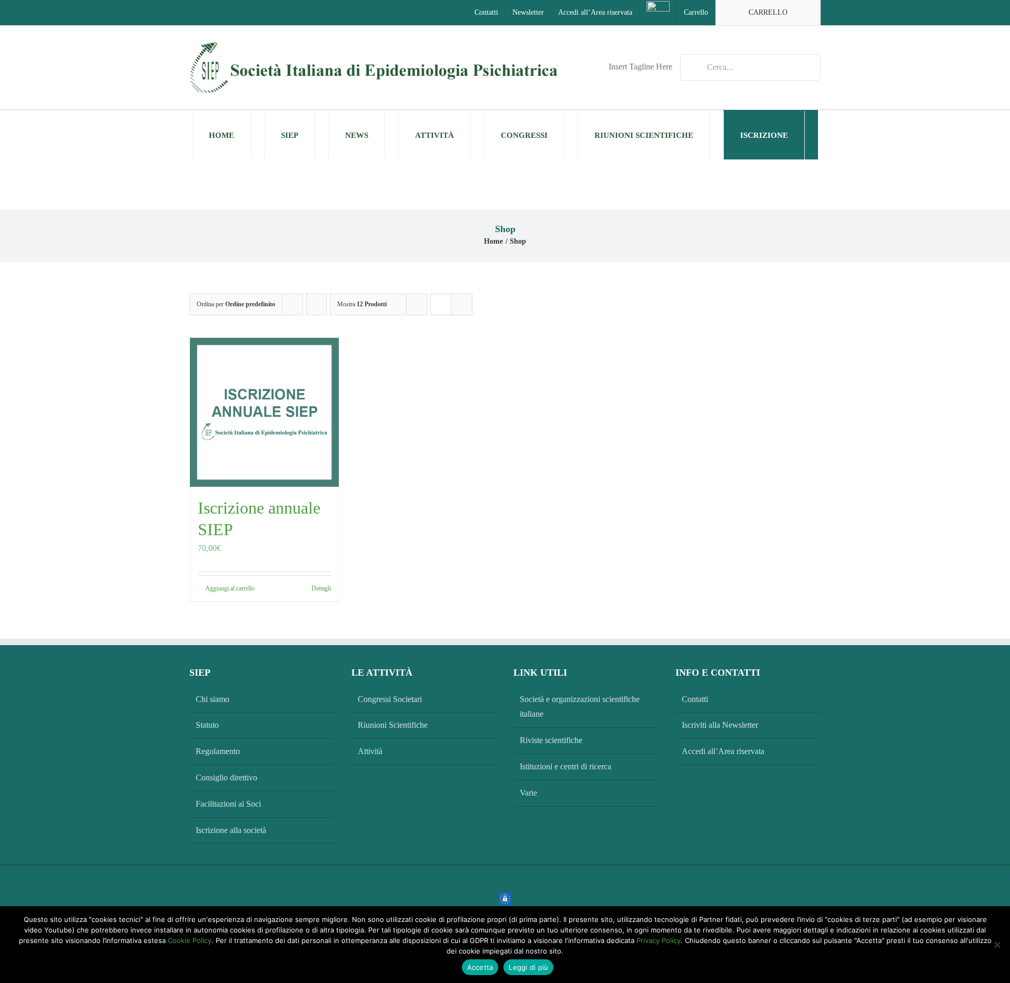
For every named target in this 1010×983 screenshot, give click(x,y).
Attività (370, 751)
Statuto (207, 724)
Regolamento (218, 751)
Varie (528, 792)
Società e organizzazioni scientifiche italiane (580, 707)
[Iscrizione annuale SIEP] (264, 412)
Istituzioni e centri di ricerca (565, 766)
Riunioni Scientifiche (393, 724)
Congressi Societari (390, 699)
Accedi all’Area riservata (723, 751)
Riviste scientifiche (551, 740)
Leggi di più (528, 967)
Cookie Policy (189, 940)
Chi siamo (212, 699)
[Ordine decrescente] (316, 304)
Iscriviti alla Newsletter (720, 724)
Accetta (480, 967)
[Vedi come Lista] (461, 304)
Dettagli (321, 588)
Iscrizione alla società (231, 830)
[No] (997, 944)
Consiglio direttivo (226, 777)
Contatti (695, 699)
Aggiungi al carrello (230, 588)
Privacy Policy (659, 940)
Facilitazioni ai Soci (228, 803)
